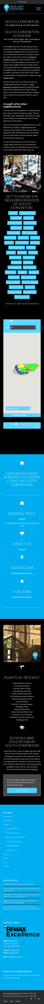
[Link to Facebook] (35, 998)
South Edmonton (12, 846)
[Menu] (37, 9)
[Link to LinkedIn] (39, 998)
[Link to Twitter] (31, 998)
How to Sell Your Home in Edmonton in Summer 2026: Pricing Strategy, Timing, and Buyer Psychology (21, 895)
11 (22, 321)
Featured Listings (12, 828)
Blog (4, 862)
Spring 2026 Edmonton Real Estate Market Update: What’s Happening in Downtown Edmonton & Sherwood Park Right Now (21, 907)
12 (25, 321)
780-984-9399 (14, 950)
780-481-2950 (13, 953)
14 (30, 321)
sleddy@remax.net (15, 957)
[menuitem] (5, 1001)
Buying (5, 854)
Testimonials (8, 820)
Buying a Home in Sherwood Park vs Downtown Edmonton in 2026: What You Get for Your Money (20, 901)
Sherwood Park (12, 850)
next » (8, 324)
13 (27, 321)
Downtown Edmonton (14, 841)
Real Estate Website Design (12, 993)
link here (34, 769)
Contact (6, 866)
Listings (6, 824)
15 (33, 321)
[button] (21, 373)
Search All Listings (13, 833)
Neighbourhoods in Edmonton (14, 837)
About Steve (7, 816)
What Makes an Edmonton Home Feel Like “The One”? (19, 884)
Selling (5, 858)
